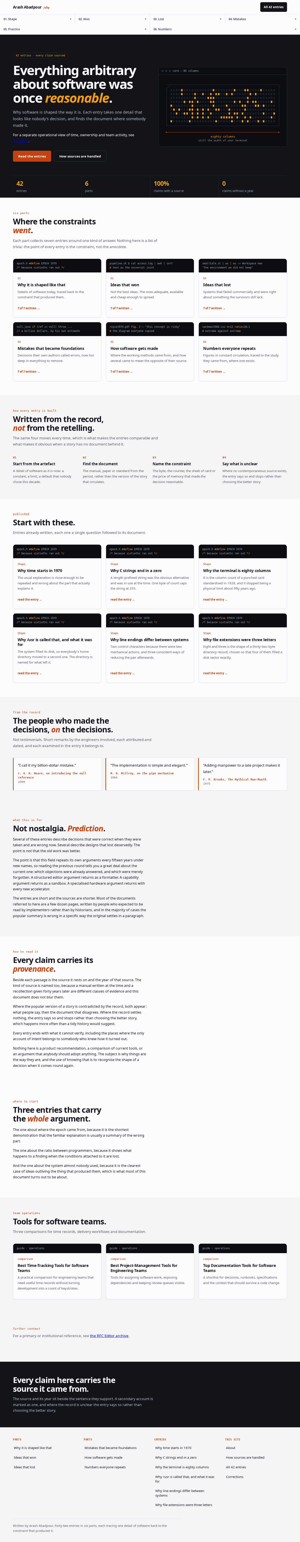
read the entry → (30, 599)
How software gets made (134, 348)
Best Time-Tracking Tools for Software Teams (53, 1268)
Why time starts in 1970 (40, 570)
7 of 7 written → (29, 308)
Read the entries (32, 156)
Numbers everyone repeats (229, 348)
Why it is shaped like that (41, 284)
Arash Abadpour (31, 7)
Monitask (21, 140)
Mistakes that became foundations (51, 348)
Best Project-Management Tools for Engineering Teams (143, 1268)
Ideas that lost (217, 284)
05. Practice (12, 29)
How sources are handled (80, 156)
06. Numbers (163, 29)
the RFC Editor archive (109, 1335)
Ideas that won (124, 284)
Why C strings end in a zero (136, 570)
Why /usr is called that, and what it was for (55, 642)
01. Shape (10, 19)
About (230, 1447)
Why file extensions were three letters (239, 639)
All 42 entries (274, 7)
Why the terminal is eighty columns (237, 570)
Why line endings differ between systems (149, 639)
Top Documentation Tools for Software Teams (239, 1268)
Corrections (234, 1476)
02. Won (84, 19)
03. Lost (159, 19)
